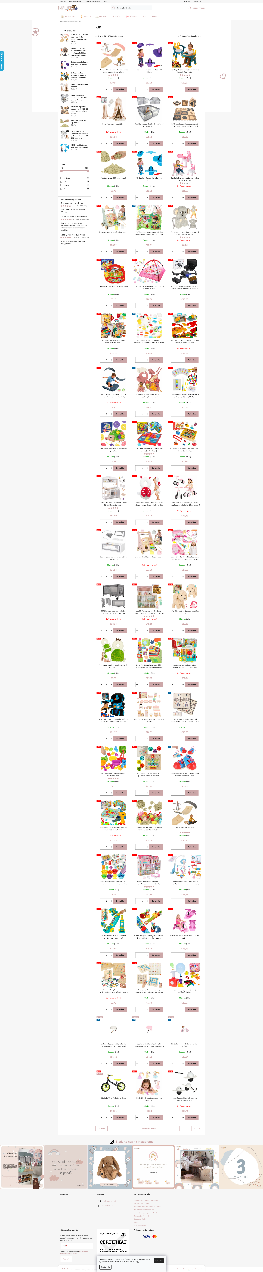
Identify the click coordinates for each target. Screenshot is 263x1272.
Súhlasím (158, 1261)
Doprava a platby (140, 1219)
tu (138, 1262)
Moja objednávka (140, 1225)
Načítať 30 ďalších (149, 1128)
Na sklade (76, 178)
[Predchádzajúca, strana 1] (182, 1128)
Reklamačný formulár (141, 1216)
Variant (66, 1259)
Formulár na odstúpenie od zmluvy (146, 1213)
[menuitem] (68, 16)
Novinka (76, 185)
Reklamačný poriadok (93, 2)
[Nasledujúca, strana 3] (194, 1128)
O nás (136, 1222)
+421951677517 (109, 1206)
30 (200, 1128)
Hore (103, 1128)
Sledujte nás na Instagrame (134, 1142)
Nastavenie (105, 1267)
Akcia (76, 182)
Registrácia (197, 1)
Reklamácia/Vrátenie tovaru (144, 1210)
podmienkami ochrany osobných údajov (74, 1252)
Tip (76, 189)
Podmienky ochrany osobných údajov (147, 1206)
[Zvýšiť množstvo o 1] (111, 89)
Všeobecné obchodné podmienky (70, 2)
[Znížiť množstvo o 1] (101, 89)
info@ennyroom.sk (109, 1201)
